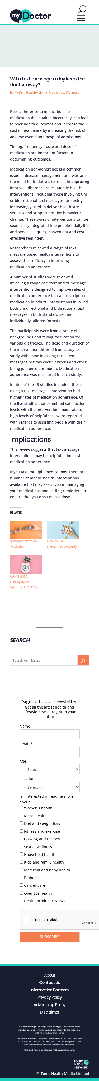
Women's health (38, 808)
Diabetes (32, 877)
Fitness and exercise (42, 831)
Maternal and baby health (47, 869)
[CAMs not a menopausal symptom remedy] (26, 564)
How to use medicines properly (62, 544)
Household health (39, 854)
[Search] (83, 660)
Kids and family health (44, 862)
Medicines (56, 92)
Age (23, 761)
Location (27, 778)
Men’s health (35, 815)
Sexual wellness (38, 846)
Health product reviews (44, 900)
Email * (26, 743)
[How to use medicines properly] (63, 530)
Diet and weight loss (42, 823)
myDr (18, 92)
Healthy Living (36, 92)
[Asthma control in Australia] (26, 530)
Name (25, 726)
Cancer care (34, 885)
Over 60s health (38, 893)
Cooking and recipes (42, 838)
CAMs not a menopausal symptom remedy (23, 581)
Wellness (72, 92)
